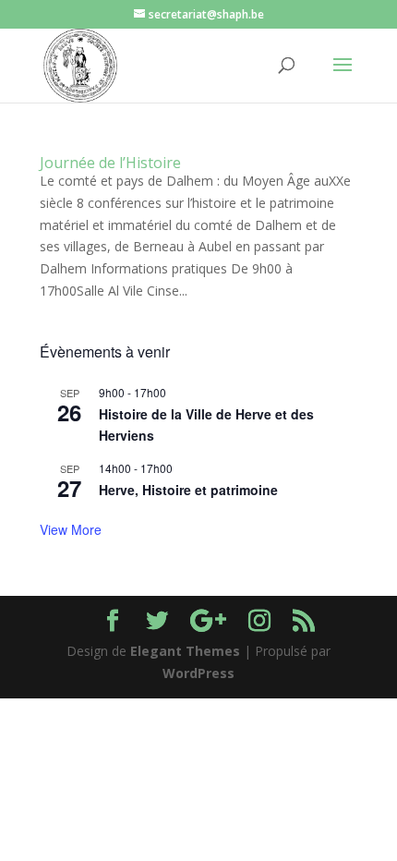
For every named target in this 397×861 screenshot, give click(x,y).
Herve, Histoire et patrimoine (188, 489)
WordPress (198, 673)
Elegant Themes (185, 651)
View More (71, 529)
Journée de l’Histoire (110, 162)
